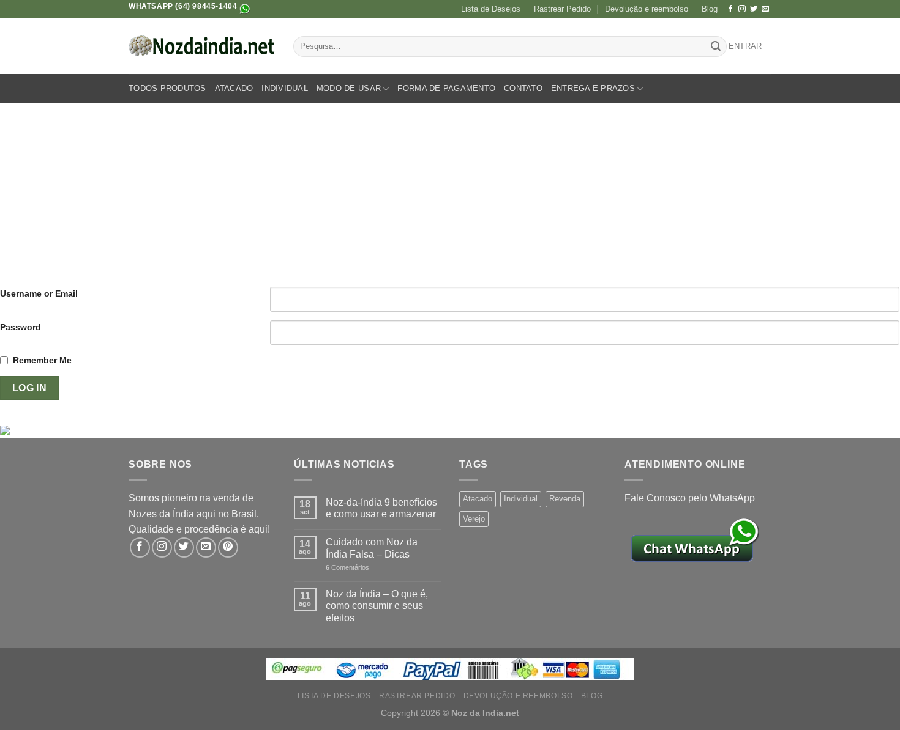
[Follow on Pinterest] (228, 547)
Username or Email (39, 293)
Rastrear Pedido (562, 8)
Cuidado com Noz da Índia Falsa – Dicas (372, 548)
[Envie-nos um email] (765, 9)
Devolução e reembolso (646, 8)
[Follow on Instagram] (742, 9)
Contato (523, 88)
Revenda (564, 498)
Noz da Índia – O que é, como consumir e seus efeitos (377, 605)
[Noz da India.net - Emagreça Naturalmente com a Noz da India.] (202, 46)
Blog (710, 8)
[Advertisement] (450, 195)
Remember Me (42, 360)
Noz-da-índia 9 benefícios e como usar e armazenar (381, 508)
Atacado (234, 88)
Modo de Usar (349, 88)
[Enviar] (715, 46)
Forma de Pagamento (446, 88)
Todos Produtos (167, 88)
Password (20, 327)
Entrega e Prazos (593, 88)
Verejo (474, 518)
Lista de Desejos (490, 8)
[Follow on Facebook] (730, 9)
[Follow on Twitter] (753, 9)
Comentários (347, 567)
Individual (284, 88)
